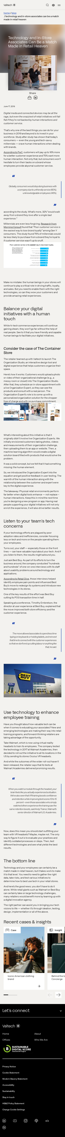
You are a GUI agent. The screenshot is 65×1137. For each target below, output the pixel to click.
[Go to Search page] (47, 5)
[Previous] (50, 995)
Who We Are (41, 1039)
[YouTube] (15, 1121)
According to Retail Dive (16, 578)
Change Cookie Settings (13, 1109)
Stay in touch (8, 1097)
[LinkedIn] (4, 1121)
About (37, 1033)
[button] (59, 5)
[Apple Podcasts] (36, 1121)
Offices (6, 1039)
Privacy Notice (9, 1066)
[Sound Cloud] (47, 1121)
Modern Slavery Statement (15, 1078)
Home (5, 1033)
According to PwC (13, 152)
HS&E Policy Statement (13, 1103)
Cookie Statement (10, 1072)
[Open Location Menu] (53, 5)
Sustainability (8, 1091)
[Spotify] (4, 1128)
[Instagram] (25, 1121)
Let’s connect (15, 1010)
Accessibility (8, 1084)
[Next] (58, 995)
